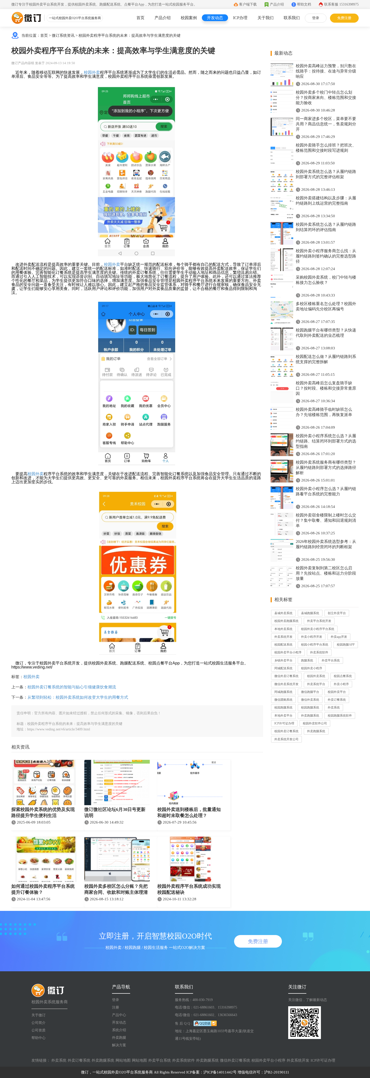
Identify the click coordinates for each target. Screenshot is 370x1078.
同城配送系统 (283, 668)
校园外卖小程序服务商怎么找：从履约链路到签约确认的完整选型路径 (326, 256)
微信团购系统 (283, 699)
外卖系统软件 (319, 652)
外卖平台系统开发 (319, 621)
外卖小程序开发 (311, 637)
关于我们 (265, 18)
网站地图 (123, 1060)
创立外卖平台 (337, 613)
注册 (115, 1007)
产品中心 (119, 1015)
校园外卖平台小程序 (288, 652)
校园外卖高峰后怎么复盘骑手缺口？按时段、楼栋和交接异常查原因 (326, 388)
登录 (315, 18)
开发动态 (215, 18)
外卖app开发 (339, 637)
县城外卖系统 (283, 613)
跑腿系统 (307, 660)
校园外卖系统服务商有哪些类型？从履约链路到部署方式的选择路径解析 (326, 467)
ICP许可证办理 (284, 723)
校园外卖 (92, 72)
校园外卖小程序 (311, 668)
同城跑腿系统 (283, 692)
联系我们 (292, 18)
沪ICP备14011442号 (220, 1072)
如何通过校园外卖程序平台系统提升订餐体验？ (43, 889)
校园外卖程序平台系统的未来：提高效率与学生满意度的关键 (129, 35)
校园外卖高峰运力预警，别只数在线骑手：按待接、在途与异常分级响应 (326, 71)
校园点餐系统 (343, 676)
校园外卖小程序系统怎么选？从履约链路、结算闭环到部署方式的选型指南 (326, 441)
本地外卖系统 (283, 629)
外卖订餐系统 (337, 699)
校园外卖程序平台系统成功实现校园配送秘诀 (189, 889)
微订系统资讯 (63, 35)
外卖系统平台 (316, 684)
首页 (140, 18)
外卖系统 (334, 707)
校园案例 (189, 18)
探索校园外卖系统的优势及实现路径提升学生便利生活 (43, 812)
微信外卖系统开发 (286, 684)
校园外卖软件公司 (315, 723)
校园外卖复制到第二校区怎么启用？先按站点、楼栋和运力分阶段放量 (326, 573)
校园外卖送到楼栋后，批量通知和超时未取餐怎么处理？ (189, 812)
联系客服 (341, 4)
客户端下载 (248, 4)
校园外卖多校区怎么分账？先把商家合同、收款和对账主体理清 (116, 889)
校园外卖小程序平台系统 (317, 629)
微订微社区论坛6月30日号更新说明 (114, 812)
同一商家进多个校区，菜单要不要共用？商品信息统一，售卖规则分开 (326, 124)
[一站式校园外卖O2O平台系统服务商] (26, 18)
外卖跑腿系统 (310, 715)
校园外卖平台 (337, 692)
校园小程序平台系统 (314, 644)
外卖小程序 (341, 684)
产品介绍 (277, 4)
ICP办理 (240, 18)
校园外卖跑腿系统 (286, 621)
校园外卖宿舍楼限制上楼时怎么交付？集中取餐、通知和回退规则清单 (326, 520)
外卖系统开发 (283, 637)
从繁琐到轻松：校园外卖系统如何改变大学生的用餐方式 (77, 697)
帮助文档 (304, 4)
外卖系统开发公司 (286, 739)
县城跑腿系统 (310, 613)
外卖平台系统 (331, 660)
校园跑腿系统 (283, 707)
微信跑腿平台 (310, 692)
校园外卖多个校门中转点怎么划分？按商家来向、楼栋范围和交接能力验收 (326, 97)
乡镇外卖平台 (283, 660)
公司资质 (38, 1030)
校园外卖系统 (316, 676)
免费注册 (344, 18)
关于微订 (38, 1015)
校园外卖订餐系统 (286, 731)
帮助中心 (38, 1038)
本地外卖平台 (283, 715)
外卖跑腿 (119, 1037)
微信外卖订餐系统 (286, 676)
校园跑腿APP (346, 644)
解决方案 (119, 1045)
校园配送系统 (283, 644)
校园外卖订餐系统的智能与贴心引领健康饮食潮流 (71, 687)
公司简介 (38, 1023)
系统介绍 (119, 1030)
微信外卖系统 (310, 699)
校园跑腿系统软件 (340, 715)
